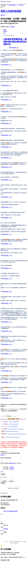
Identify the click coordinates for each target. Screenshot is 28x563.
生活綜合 (11, 467)
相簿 (4, 29)
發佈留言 (3, 483)
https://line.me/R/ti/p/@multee (13, 437)
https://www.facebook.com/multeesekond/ (16, 433)
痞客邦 (11, 463)
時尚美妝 (12, 26)
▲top (2, 471)
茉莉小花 (3, 455)
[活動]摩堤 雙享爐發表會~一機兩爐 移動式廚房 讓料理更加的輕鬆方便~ (15, 41)
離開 (8, 560)
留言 (14, 463)
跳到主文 (3, 15)
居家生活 (11, 469)
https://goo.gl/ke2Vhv (13, 426)
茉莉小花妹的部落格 (11, 11)
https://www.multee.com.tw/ (12, 431)
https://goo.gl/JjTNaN (14, 421)
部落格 (5, 31)
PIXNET (6, 541)
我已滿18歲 (3, 560)
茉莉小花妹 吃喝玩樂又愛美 (10, 511)
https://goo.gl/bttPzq (13, 424)
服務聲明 (16, 543)
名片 (4, 33)
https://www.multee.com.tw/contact (16, 428)
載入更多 (3, 474)
